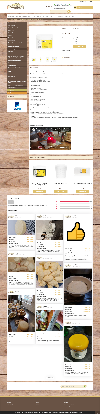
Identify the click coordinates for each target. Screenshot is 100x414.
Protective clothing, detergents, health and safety (17, 82)
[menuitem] (11, 16)
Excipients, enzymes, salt (13, 46)
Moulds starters (11, 40)
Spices (9, 71)
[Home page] (15, 6)
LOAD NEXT (50, 377)
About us (37, 404)
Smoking (10, 73)
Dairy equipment (11, 25)
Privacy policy (67, 406)
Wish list (8, 406)
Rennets (10, 35)
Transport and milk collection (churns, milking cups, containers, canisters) (16, 57)
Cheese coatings (11, 49)
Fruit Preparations (12, 65)
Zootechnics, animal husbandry (14, 60)
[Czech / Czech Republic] (63, 6)
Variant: (64, 37)
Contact (37, 402)
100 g (76, 37)
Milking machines (12, 76)
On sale (9, 92)
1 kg (76, 39)
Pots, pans (10, 54)
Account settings (10, 404)
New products (11, 90)
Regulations (66, 402)
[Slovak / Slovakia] (67, 5)
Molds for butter (11, 32)
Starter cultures (11, 37)
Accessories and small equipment (15, 27)
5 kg (76, 41)
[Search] (69, 11)
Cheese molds (11, 30)
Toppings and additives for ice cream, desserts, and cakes (16, 68)
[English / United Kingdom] (59, 6)
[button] (66, 57)
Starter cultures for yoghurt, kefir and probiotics (16, 43)
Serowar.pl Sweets (12, 87)
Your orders (9, 402)
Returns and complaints (69, 404)
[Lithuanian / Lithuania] (71, 5)
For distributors (39, 406)
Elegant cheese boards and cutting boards (17, 78)
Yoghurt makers (11, 62)
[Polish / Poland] (55, 6)
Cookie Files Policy (44, 412)
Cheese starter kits (12, 22)
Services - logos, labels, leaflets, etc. (15, 85)
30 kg (76, 43)
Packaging (10, 51)
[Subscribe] (84, 386)
